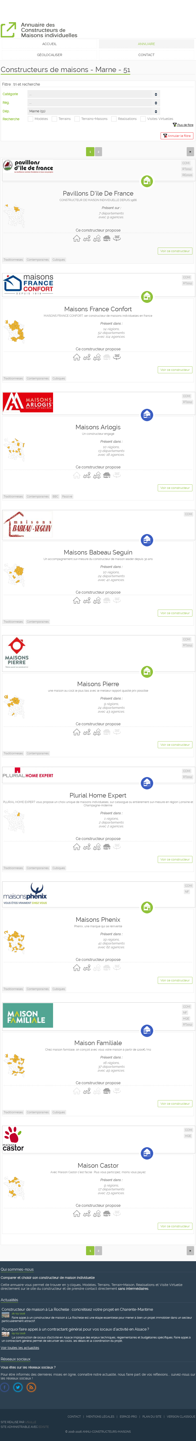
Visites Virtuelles (160, 119)
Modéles (41, 119)
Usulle (30, 1422)
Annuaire (146, 44)
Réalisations (127, 119)
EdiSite (43, 1427)
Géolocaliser (49, 55)
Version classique (181, 1416)
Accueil (49, 44)
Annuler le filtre (179, 136)
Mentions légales (100, 1416)
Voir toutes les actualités (20, 1348)
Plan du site (151, 1416)
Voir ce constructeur (175, 251)
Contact (146, 55)
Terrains (65, 119)
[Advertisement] (88, 10)
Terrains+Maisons (94, 119)
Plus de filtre (185, 125)
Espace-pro (128, 1416)
